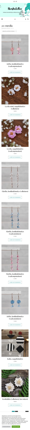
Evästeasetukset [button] (6, 426)
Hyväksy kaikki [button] (16, 426)
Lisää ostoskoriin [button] (15, 72)
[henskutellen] (15, 9)
